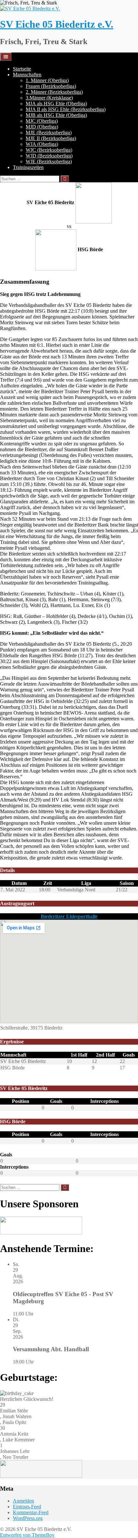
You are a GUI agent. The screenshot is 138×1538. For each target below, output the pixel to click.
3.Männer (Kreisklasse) (49, 97)
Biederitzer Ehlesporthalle (69, 916)
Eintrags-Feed (27, 1506)
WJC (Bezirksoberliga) (49, 150)
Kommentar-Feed (30, 1512)
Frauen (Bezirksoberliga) (51, 86)
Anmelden (23, 1501)
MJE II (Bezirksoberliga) (51, 138)
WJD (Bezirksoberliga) (49, 155)
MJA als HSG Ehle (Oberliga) (56, 103)
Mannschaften (27, 74)
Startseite (22, 68)
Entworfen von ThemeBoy (27, 1535)
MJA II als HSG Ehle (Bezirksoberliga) (66, 109)
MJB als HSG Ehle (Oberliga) (56, 115)
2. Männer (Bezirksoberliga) (54, 92)
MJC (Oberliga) (42, 121)
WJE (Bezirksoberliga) (49, 161)
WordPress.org (28, 1518)
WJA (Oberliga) (42, 144)
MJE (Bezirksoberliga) (49, 132)
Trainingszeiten (28, 167)
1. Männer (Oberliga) (47, 80)
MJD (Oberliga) (42, 126)
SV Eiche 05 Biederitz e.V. (56, 24)
